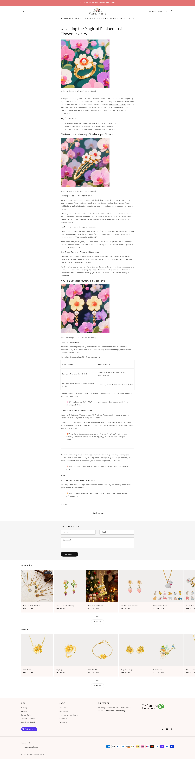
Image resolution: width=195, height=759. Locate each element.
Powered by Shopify (38, 754)
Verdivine (29, 754)
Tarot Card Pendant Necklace (32, 606)
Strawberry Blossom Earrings (129, 606)
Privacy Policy (26, 715)
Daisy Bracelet (92, 670)
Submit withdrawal (28, 722)
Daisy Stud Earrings (127, 670)
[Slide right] (102, 616)
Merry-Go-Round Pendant (95, 606)
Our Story (63, 708)
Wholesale (63, 722)
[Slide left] (93, 616)
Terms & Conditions (28, 718)
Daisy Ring (59, 670)
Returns (24, 711)
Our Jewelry (64, 711)
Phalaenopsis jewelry (117, 104)
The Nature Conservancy (115, 711)
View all (97, 622)
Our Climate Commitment (68, 715)
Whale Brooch (157, 670)
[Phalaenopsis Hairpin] (85, 187)
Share (65, 504)
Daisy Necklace (27, 670)
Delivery (24, 708)
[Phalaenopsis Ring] (85, 88)
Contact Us (64, 718)
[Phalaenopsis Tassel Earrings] (85, 333)
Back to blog (99, 513)
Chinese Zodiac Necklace (160, 606)
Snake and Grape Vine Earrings (65, 606)
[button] (23, 11)
